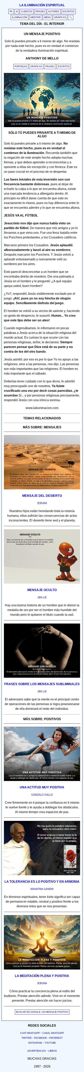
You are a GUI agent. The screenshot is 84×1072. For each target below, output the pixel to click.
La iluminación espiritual (42, 5)
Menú (47, 17)
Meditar (35, 17)
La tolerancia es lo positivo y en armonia (42, 881)
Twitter (26, 1038)
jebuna (42, 503)
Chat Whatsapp (30, 1033)
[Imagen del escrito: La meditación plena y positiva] (42, 968)
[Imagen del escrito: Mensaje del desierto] (42, 488)
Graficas (36, 66)
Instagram (35, 1042)
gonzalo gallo (42, 794)
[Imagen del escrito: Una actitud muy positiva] (42, 780)
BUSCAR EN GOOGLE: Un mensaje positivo (42, 1012)
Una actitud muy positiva (42, 787)
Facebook (40, 1038)
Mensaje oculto (42, 590)
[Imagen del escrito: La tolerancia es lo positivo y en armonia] (42, 874)
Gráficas (60, 17)
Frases (40, 11)
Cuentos (26, 11)
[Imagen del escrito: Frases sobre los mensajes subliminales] (42, 677)
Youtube (50, 1042)
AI (17, 11)
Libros (52, 1051)
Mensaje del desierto (42, 495)
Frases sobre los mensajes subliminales (42, 684)
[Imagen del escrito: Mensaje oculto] (42, 582)
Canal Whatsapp (53, 1033)
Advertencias (36, 1051)
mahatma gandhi (42, 889)
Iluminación (19, 17)
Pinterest (56, 1038)
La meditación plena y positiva (42, 976)
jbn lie (42, 597)
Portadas (20, 66)
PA (11, 11)
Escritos (68, 11)
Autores (53, 11)
